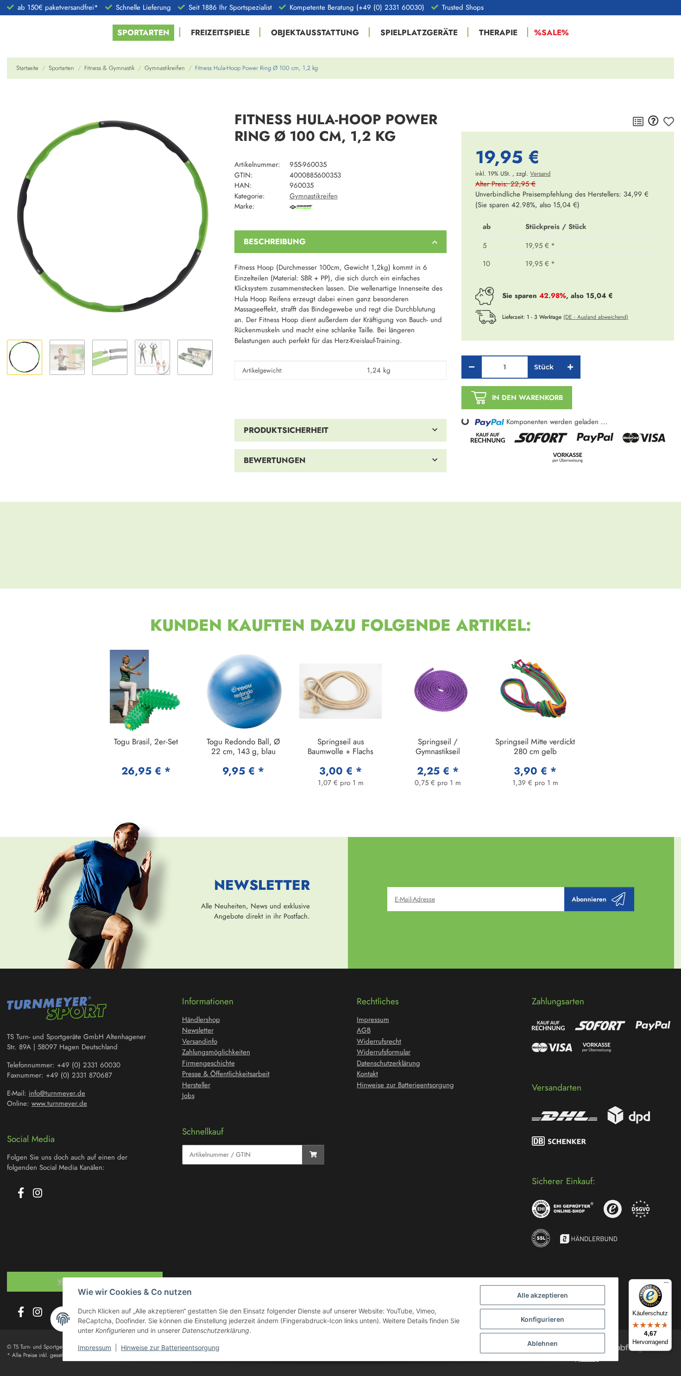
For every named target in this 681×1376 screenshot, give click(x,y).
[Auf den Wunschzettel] (668, 121)
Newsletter (198, 1030)
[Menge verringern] (471, 367)
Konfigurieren (542, 1319)
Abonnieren (589, 899)
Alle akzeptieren (542, 1295)
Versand (540, 173)
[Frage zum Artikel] (653, 121)
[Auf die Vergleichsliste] (638, 121)
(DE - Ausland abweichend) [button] (595, 317)
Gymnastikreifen (314, 196)
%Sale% (551, 32)
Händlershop (201, 1020)
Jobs (188, 1096)
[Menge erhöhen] (570, 367)
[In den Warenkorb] (14, 99)
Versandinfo (199, 1041)
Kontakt (367, 1074)
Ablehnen (542, 1343)
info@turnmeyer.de (57, 1093)
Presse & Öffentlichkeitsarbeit (226, 1074)
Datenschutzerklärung (388, 1063)
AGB (364, 1030)
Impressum (94, 1347)
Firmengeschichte (208, 1063)
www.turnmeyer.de (59, 1103)
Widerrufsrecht (379, 1041)
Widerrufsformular (383, 1052)
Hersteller (196, 1085)
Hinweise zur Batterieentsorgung (170, 1347)
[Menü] (666, 1284)
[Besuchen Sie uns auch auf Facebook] (20, 1194)
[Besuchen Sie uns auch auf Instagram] (37, 1194)
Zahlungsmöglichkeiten (216, 1052)
